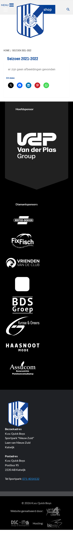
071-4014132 (30, 478)
